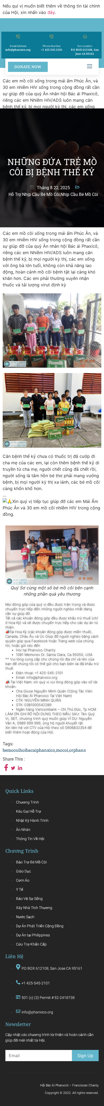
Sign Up (85, 1055)
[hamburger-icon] (89, 66)
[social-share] (6, 767)
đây (51, 12)
